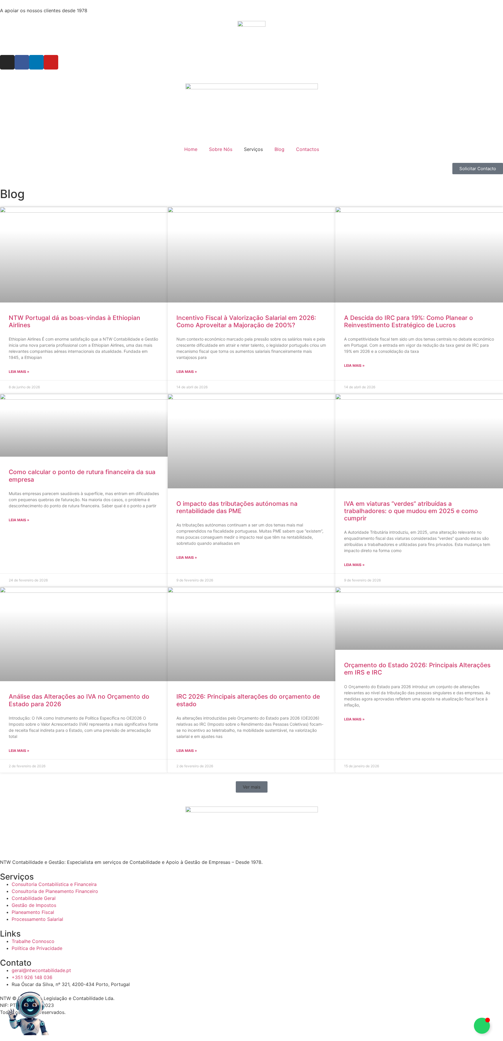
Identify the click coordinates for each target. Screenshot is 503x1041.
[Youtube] (51, 62)
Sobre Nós (220, 149)
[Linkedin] (36, 62)
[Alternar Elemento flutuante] (482, 1026)
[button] (252, 787)
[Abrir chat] (27, 1013)
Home (190, 149)
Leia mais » (19, 371)
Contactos (307, 149)
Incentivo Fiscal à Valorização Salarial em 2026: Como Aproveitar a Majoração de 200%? (246, 321)
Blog (279, 149)
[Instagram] (7, 62)
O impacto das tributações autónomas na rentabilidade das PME (236, 507)
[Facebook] (22, 62)
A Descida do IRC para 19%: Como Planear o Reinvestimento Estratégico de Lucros (408, 321)
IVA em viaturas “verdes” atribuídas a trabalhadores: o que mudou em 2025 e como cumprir (411, 511)
